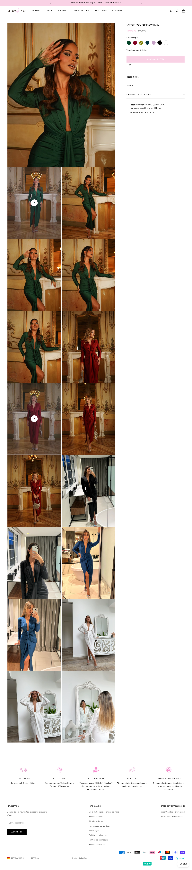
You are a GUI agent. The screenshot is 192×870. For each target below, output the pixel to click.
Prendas (62, 11)
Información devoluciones (172, 816)
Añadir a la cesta (155, 59)
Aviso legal (94, 830)
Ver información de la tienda (142, 112)
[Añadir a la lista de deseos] (130, 65)
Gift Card (117, 11)
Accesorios (101, 11)
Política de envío (96, 816)
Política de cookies (97, 844)
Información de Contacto (99, 826)
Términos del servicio (98, 821)
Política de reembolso (98, 840)
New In (49, 11)
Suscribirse (16, 832)
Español (35, 858)
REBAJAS (36, 11)
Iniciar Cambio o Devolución (173, 812)
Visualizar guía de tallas (137, 50)
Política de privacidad (98, 835)
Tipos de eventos (81, 11)
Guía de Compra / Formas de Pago (104, 812)
